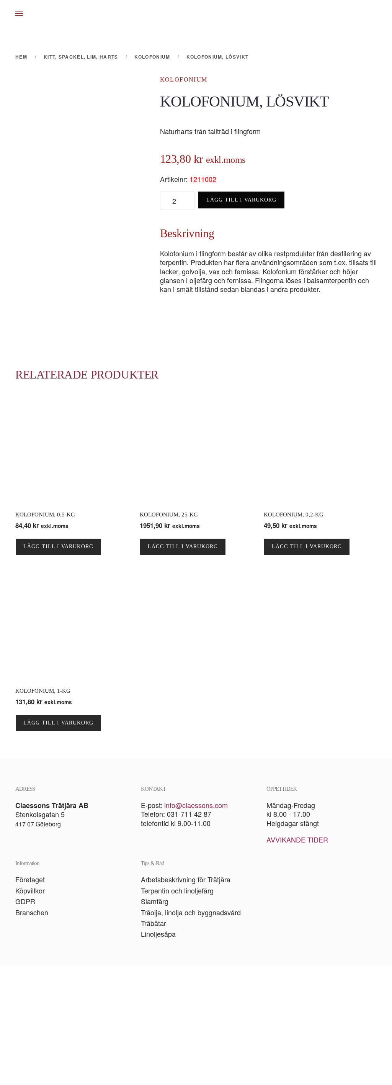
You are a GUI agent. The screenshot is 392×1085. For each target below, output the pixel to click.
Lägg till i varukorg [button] (58, 546)
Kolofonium (183, 79)
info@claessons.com (196, 805)
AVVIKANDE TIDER (297, 839)
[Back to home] (196, 13)
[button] (19, 13)
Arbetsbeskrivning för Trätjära (185, 879)
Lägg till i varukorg (241, 200)
